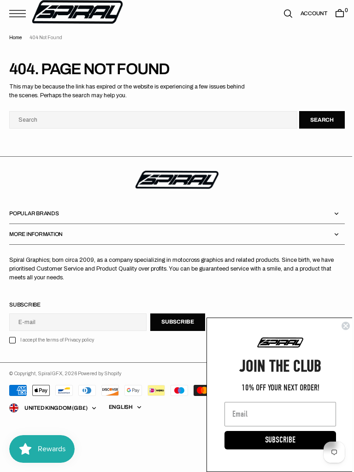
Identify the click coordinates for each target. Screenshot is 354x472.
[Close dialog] (338, 325)
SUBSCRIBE (273, 440)
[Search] (281, 13)
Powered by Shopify (99, 373)
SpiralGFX (50, 373)
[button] (19, 14)
